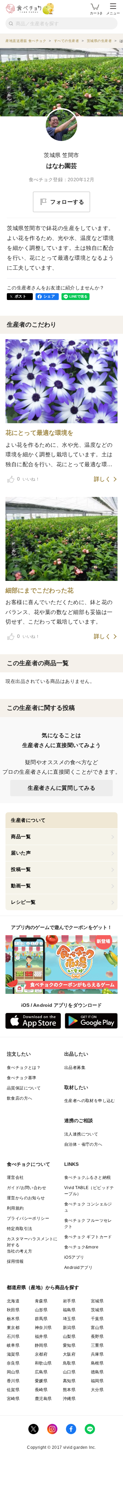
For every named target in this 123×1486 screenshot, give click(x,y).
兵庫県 (97, 1354)
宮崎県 (13, 1398)
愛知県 (69, 1345)
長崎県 (41, 1389)
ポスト (20, 296)
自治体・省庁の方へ (83, 1144)
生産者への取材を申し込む (89, 1100)
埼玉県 (69, 1318)
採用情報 (15, 1261)
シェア (49, 296)
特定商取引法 (19, 1228)
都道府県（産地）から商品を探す (43, 1287)
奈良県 (13, 1363)
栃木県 (13, 1318)
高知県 (69, 1380)
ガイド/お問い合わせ (26, 1187)
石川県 (13, 1336)
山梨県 (69, 1336)
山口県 (69, 1372)
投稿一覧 (21, 869)
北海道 (13, 1301)
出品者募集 (74, 1067)
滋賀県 (13, 1354)
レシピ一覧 (23, 902)
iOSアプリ (74, 1257)
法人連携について (81, 1134)
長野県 (97, 1336)
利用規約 (15, 1208)
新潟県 (69, 1327)
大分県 (97, 1389)
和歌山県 (43, 1363)
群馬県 (41, 1318)
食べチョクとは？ (24, 1067)
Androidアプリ (78, 1267)
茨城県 (97, 1310)
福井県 (41, 1336)
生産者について (28, 820)
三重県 (97, 1345)
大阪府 (69, 1354)
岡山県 (13, 1372)
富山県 (97, 1327)
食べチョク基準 (22, 1077)
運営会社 (15, 1177)
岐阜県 (13, 1345)
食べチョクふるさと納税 (87, 1177)
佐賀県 (13, 1389)
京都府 (41, 1354)
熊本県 (69, 1389)
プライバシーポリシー (28, 1218)
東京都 (13, 1327)
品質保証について (24, 1088)
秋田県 (13, 1310)
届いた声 (21, 853)
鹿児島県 (43, 1398)
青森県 (41, 1301)
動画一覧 (21, 885)
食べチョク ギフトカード (88, 1236)
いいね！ (28, 479)
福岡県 (97, 1380)
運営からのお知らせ (26, 1198)
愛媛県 (41, 1380)
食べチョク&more (81, 1247)
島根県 (97, 1363)
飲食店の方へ (19, 1098)
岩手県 (69, 1301)
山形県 (41, 1310)
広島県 (41, 1372)
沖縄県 (69, 1398)
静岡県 (41, 1345)
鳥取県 (69, 1363)
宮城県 (97, 1301)
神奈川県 (43, 1327)
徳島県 (97, 1372)
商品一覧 (21, 836)
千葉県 (97, 1318)
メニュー (113, 13)
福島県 (69, 1310)
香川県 (13, 1380)
